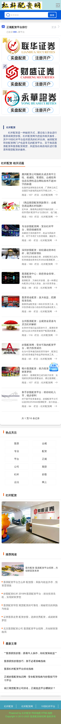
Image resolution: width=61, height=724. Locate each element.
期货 (44, 466)
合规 (44, 443)
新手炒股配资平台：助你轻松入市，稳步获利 (39, 393)
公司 (16, 466)
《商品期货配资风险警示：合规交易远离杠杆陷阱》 (39, 204)
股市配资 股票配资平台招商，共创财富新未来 (41, 569)
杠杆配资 (8, 706)
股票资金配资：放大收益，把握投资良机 (39, 299)
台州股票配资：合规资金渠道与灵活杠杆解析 (39, 322)
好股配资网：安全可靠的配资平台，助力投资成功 (39, 346)
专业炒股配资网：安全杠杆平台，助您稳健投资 (38, 227)
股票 (16, 443)
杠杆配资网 (27, 706)
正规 (44, 458)
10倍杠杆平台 (48, 706)
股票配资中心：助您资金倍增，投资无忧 (39, 275)
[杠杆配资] (22, 5)
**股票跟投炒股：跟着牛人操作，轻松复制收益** (30, 653)
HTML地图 (46, 712)
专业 (16, 451)
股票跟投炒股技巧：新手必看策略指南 (25, 661)
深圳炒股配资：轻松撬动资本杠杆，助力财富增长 (39, 251)
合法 (16, 482)
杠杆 (16, 474)
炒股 (44, 474)
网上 (44, 482)
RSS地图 (36, 712)
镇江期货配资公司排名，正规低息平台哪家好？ (29, 688)
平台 (16, 458)
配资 (44, 451)
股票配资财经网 (38, 716)
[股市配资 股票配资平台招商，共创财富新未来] (13, 569)
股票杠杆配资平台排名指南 (18, 668)
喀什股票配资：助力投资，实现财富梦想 (39, 370)
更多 (54, 27)
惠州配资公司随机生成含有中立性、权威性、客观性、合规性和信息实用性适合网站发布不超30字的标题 (39, 179)
